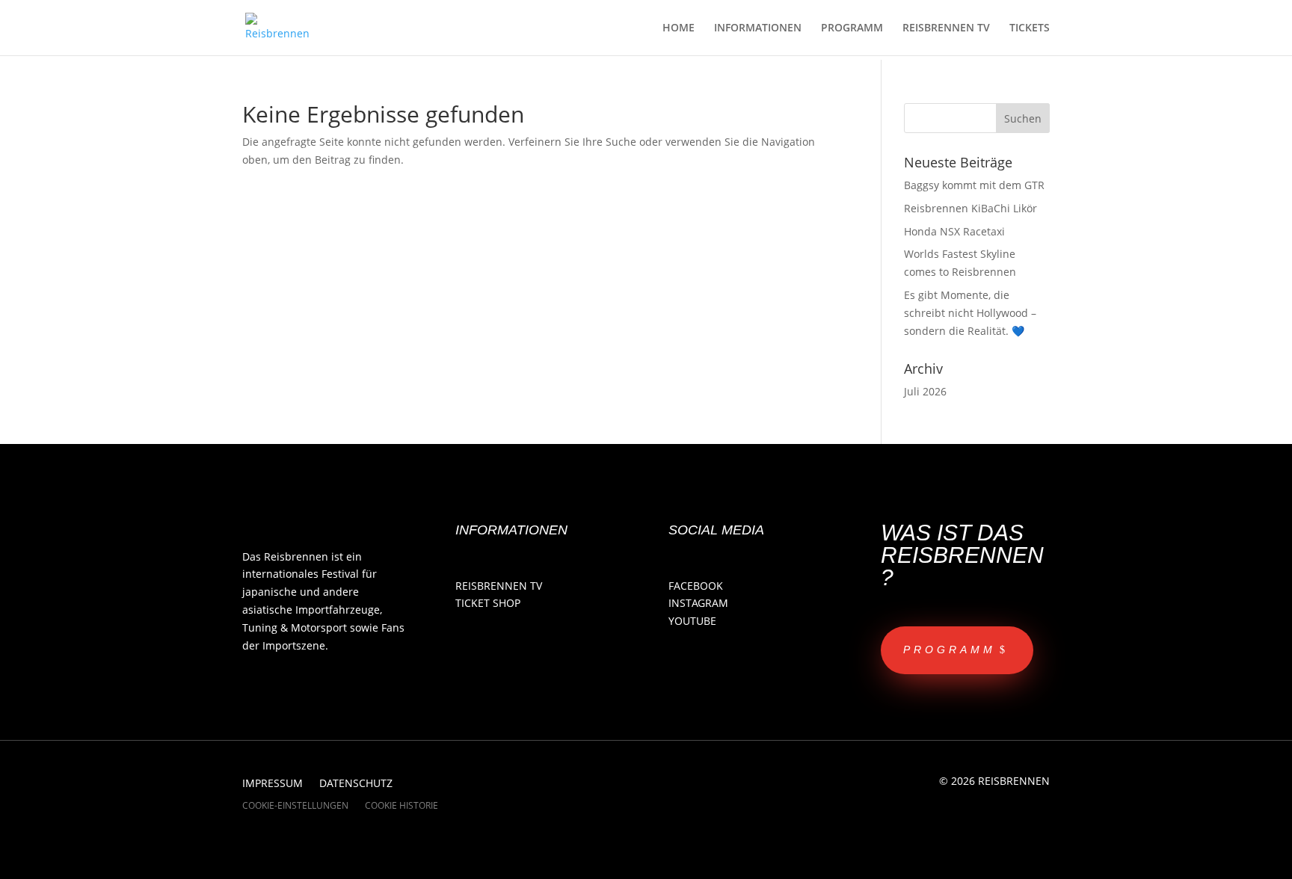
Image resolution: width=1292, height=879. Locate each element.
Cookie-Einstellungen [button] (295, 806)
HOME (678, 28)
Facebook (695, 586)
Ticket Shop (487, 603)
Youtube (692, 621)
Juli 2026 (925, 391)
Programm (949, 650)
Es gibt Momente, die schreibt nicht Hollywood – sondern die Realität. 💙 (970, 313)
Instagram (698, 603)
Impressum (272, 784)
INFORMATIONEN (758, 28)
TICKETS (1029, 28)
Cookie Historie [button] (401, 806)
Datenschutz (356, 784)
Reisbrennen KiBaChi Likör (970, 208)
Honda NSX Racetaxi (954, 231)
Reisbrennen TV (498, 586)
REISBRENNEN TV (946, 28)
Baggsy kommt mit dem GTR (974, 185)
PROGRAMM (852, 28)
